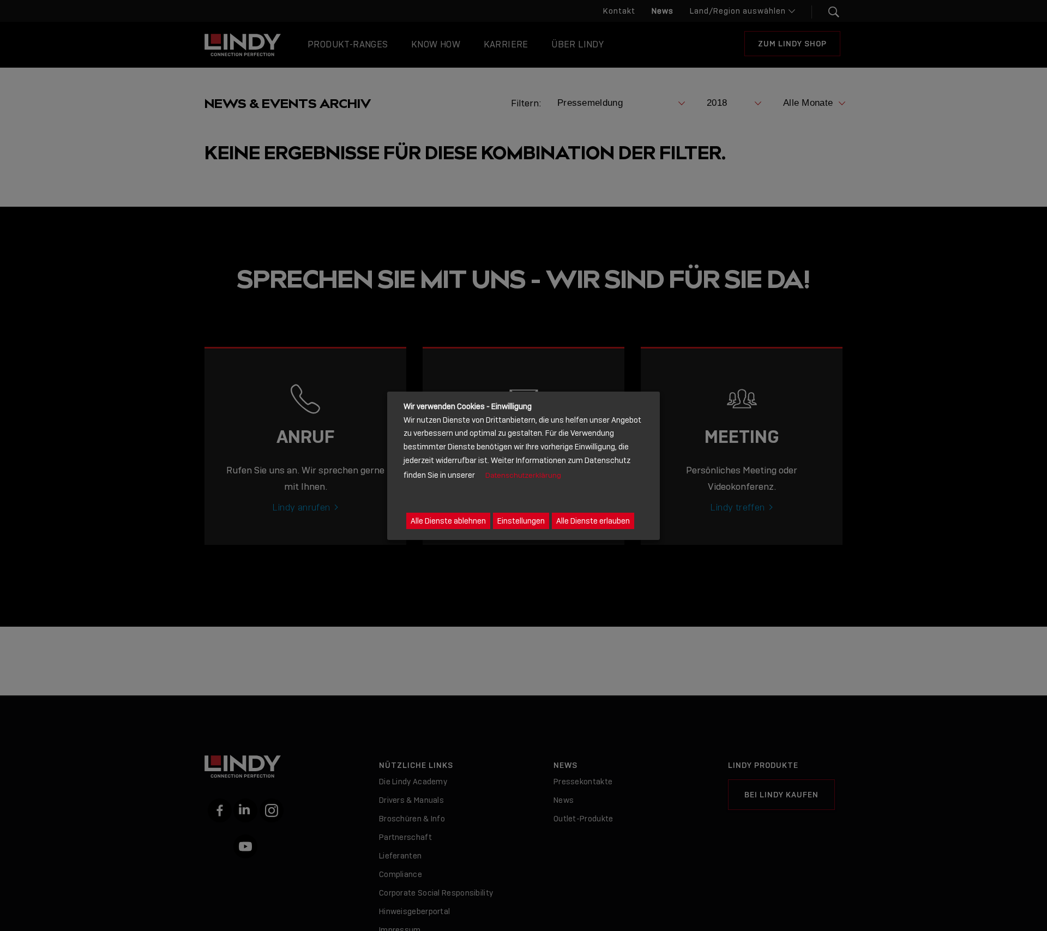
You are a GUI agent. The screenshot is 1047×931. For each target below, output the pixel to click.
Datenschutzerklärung (523, 474)
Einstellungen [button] (521, 520)
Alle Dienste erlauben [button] (593, 520)
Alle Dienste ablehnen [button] (448, 520)
